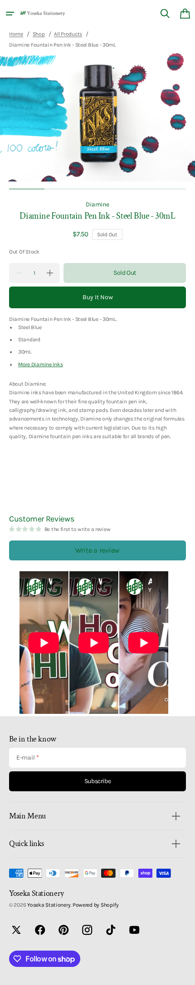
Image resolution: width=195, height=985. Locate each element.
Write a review (97, 550)
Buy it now (98, 297)
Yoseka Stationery (48, 905)
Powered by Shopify (96, 905)
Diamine (97, 204)
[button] (10, 14)
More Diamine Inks (40, 364)
